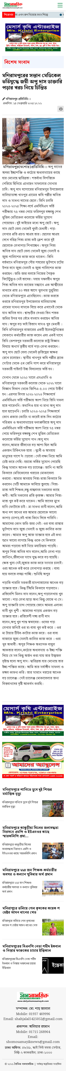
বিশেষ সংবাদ (17, 62)
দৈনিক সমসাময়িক (24, 1064)
